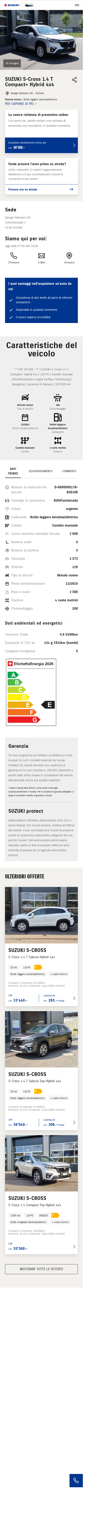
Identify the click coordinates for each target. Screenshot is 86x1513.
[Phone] (76, 1480)
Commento (69, 471)
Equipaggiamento (40, 471)
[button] (41, 40)
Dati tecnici (13, 471)
